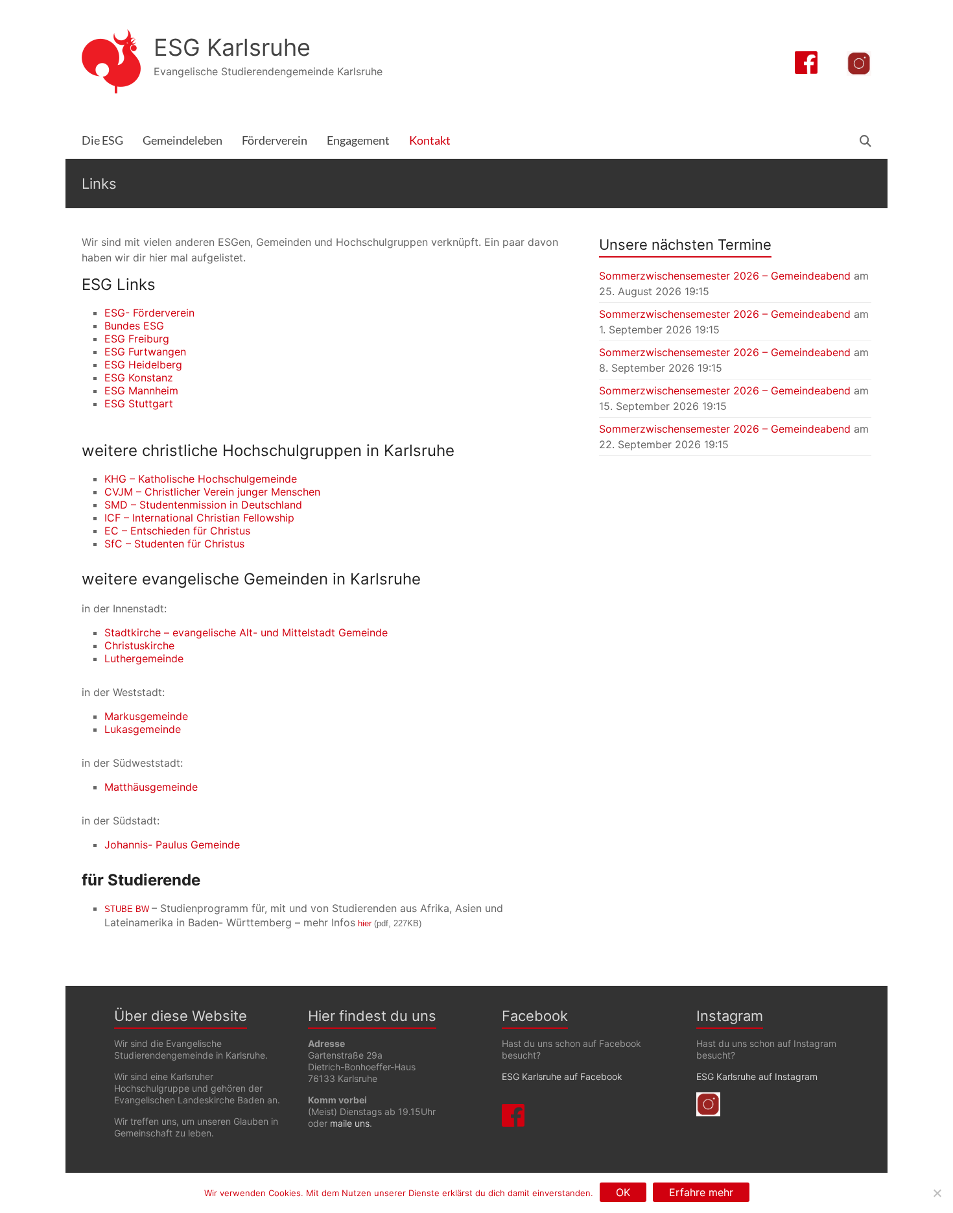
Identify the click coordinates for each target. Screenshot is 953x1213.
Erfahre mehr (701, 1192)
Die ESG (102, 140)
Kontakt (430, 140)
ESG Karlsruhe (232, 47)
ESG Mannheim (141, 390)
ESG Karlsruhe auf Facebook (562, 1076)
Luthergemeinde (143, 658)
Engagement (358, 140)
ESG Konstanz (138, 377)
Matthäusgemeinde (151, 786)
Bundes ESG (134, 325)
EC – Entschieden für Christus (177, 530)
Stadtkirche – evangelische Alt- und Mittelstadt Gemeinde (246, 632)
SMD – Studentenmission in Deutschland (203, 504)
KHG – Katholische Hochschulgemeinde (200, 478)
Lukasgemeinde (142, 729)
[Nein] (936, 1192)
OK (623, 1192)
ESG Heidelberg (143, 364)
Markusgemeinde (146, 716)
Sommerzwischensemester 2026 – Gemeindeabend (725, 275)
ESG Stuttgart (138, 403)
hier (364, 923)
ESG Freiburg (136, 338)
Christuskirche (139, 645)
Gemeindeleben (182, 140)
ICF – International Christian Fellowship (199, 517)
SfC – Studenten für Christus (174, 543)
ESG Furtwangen (145, 351)
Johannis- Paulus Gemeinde (172, 844)
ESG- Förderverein (149, 312)
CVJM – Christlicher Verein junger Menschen (212, 491)
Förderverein (274, 140)
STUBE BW (126, 909)
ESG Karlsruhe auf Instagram (757, 1076)
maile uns (350, 1123)
